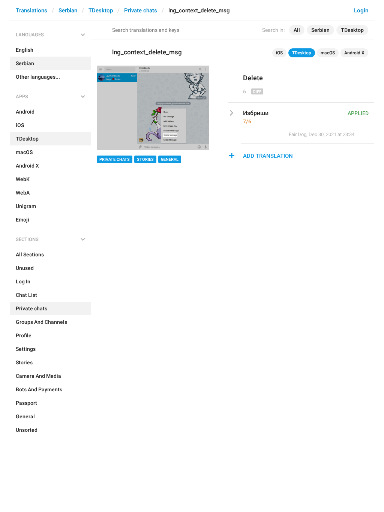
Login (361, 10)
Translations (31, 10)
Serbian (67, 10)
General (169, 159)
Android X (354, 52)
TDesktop (100, 10)
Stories (145, 159)
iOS (279, 52)
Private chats (140, 10)
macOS (328, 52)
